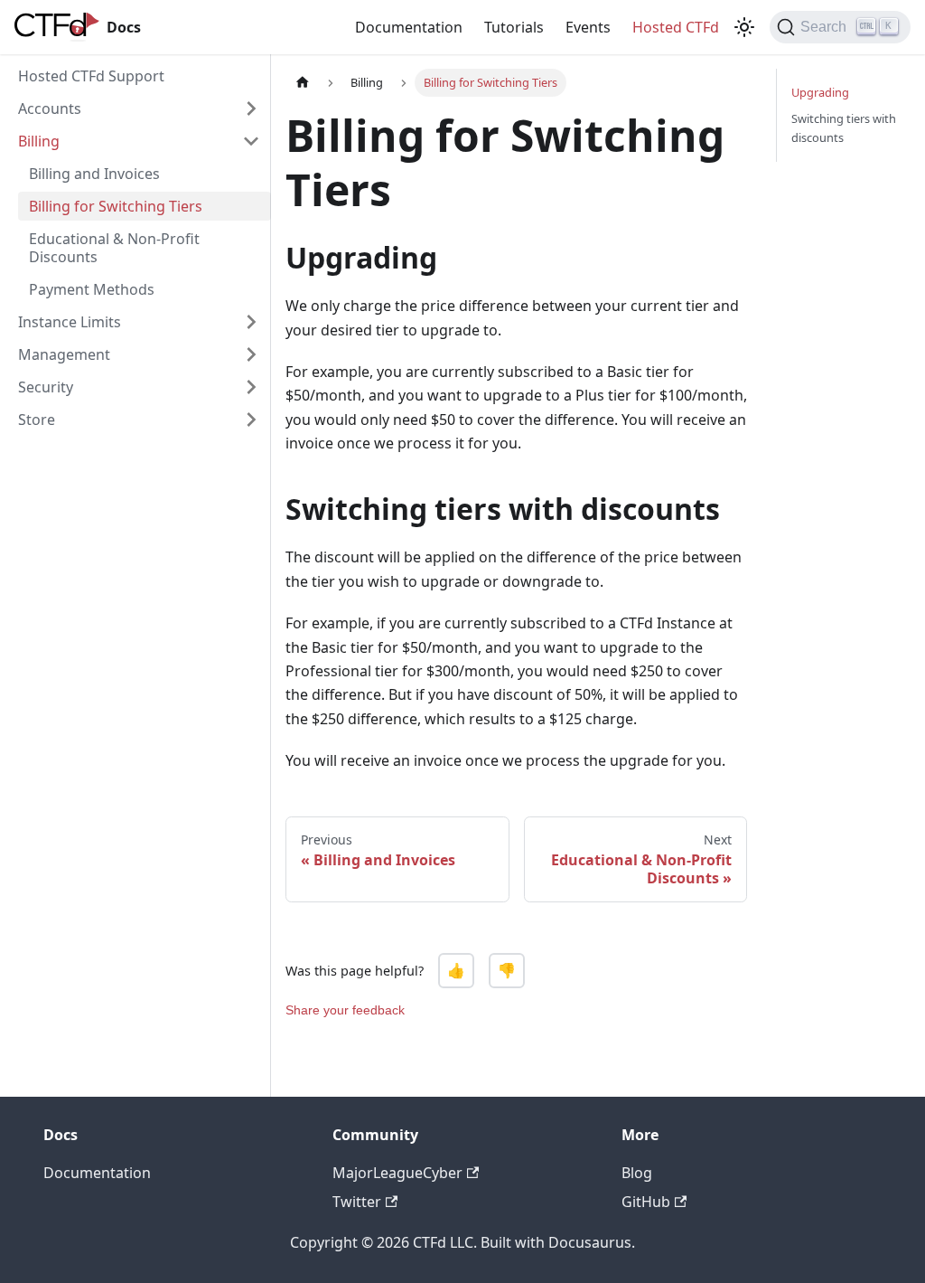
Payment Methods (91, 289)
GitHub (645, 1202)
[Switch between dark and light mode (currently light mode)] (744, 27)
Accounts (49, 108)
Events (588, 27)
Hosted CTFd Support (91, 76)
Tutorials (514, 27)
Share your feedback (345, 1010)
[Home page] (302, 83)
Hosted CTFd (675, 27)
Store (36, 419)
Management (64, 354)
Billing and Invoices (94, 174)
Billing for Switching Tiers (115, 206)
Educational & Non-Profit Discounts (114, 248)
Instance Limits (69, 322)
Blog (636, 1173)
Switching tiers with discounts (843, 128)
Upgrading (820, 92)
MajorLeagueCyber (397, 1173)
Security (45, 387)
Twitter (356, 1202)
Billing (39, 141)
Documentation (408, 27)
